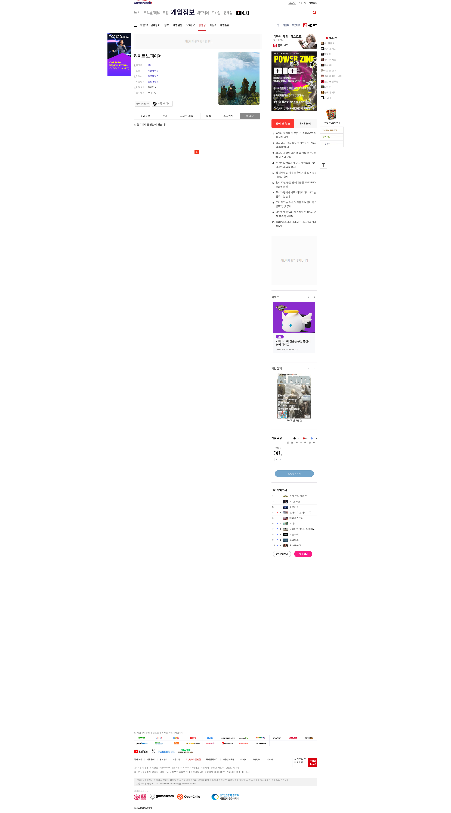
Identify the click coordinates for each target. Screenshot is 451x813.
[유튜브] (143, 751)
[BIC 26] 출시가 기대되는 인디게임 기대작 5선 (296, 224)
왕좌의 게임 (330, 48)
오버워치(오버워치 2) (300, 512)
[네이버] (142, 738)
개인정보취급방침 (193, 759)
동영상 (250, 115)
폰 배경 (328, 98)
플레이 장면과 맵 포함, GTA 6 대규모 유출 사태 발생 (296, 135)
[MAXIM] (277, 738)
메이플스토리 (296, 518)
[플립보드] (227, 743)
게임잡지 (276, 368)
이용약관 (176, 759)
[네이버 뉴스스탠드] (187, 751)
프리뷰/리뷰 (186, 115)
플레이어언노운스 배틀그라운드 (305, 529)
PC (149, 65)
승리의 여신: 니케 (333, 76)
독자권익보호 (212, 759)
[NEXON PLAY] (227, 738)
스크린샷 (228, 115)
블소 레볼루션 (331, 81)
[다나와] (244, 738)
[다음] (176, 738)
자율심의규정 (228, 759)
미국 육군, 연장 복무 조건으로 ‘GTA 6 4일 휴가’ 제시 (296, 145)
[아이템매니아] (159, 743)
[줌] (210, 738)
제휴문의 (151, 759)
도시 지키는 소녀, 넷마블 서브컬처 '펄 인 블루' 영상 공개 (296, 204)
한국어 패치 (330, 92)
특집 (208, 115)
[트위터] (155, 751)
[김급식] (176, 743)
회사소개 (138, 759)
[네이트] (193, 738)
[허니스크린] (193, 743)
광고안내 (163, 759)
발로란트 (294, 507)
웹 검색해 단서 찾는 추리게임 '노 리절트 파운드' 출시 (296, 174)
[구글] (159, 738)
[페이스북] (168, 751)
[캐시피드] (244, 743)
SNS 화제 (305, 123)
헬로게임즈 (153, 76)
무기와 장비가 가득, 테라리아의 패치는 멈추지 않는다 (296, 194)
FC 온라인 (294, 501)
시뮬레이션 (153, 70)
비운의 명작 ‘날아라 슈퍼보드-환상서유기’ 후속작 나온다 (296, 214)
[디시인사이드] (261, 743)
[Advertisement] (198, 41)
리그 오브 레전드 (298, 496)
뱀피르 (327, 54)
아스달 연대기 (331, 70)
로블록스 (294, 540)
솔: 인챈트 (329, 43)
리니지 (292, 523)
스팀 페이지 (164, 103)
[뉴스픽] (210, 743)
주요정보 (145, 115)
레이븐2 (328, 65)
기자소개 (269, 759)
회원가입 (302, 2)
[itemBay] (261, 738)
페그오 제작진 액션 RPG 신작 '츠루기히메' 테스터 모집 (296, 154)
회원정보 (256, 759)
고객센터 (243, 759)
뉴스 (164, 115)
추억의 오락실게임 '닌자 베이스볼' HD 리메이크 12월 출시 (295, 164)
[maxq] (293, 738)
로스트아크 (295, 545)
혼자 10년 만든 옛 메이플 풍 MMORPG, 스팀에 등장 (296, 184)
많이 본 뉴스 (283, 123)
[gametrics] (142, 743)
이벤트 (275, 296)
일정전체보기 (294, 473)
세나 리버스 (330, 59)
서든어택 (294, 534)
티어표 (327, 87)
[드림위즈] (309, 738)
